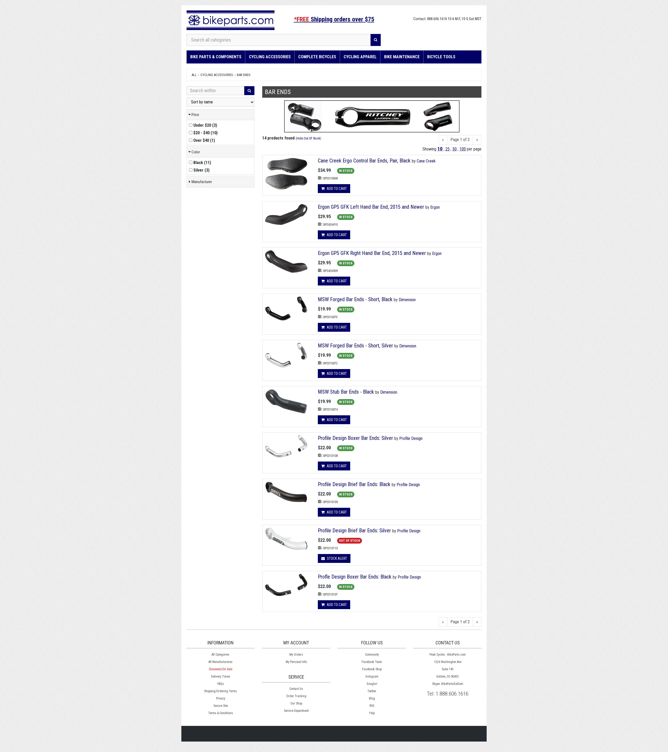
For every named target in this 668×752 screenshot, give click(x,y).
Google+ (372, 684)
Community (372, 654)
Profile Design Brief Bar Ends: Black (354, 484)
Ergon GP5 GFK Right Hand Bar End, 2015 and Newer (372, 253)
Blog (372, 698)
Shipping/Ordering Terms (220, 691)
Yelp (372, 713)
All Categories (220, 654)
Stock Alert (336, 558)
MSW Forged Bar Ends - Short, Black (355, 299)
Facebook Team (372, 662)
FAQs (220, 684)
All (194, 75)
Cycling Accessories (270, 56)
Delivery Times (220, 676)
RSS (371, 706)
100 (463, 149)
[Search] (376, 40)
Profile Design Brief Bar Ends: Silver (354, 530)
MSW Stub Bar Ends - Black (346, 392)
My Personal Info (296, 662)
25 (447, 149)
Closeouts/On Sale (220, 669)
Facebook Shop (372, 669)
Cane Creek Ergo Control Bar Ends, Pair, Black (364, 161)
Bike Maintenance (402, 56)
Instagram (371, 676)
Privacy (220, 698)
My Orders (296, 654)
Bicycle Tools (441, 56)
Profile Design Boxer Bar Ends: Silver (355, 438)
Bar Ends (243, 75)
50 (454, 149)
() (205, 125)
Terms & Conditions (220, 713)
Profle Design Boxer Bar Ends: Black (354, 577)
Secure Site (220, 706)
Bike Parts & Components (215, 56)
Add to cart (336, 188)
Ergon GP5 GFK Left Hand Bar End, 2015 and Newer (371, 207)
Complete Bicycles (317, 56)
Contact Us (296, 689)
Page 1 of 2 (460, 139)
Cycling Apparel (360, 56)
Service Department (296, 711)
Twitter (371, 691)
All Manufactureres (220, 662)
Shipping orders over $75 (334, 19)
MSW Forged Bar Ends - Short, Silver (355, 345)
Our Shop (296, 703)
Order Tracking (296, 696)
